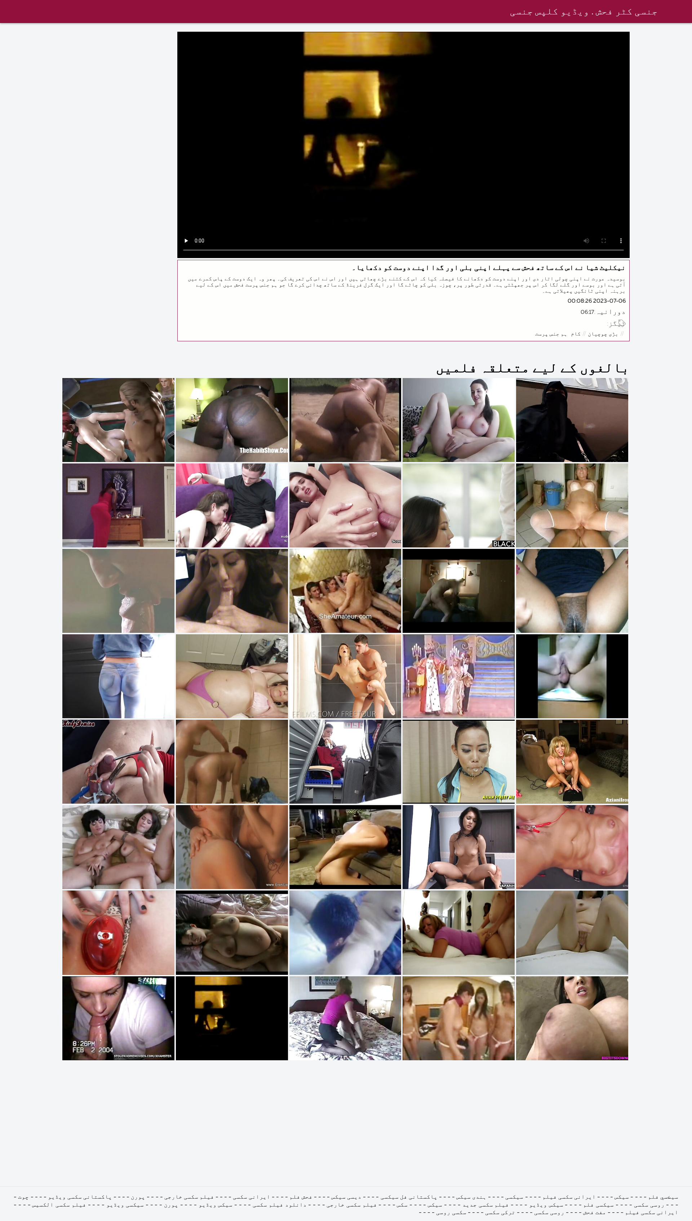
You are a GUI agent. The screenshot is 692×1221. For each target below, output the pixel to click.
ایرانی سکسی (251, 1197)
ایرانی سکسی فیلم (569, 1197)
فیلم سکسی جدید (485, 1205)
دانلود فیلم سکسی (279, 1205)
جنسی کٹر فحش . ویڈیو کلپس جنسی (584, 12)
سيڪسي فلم (663, 1197)
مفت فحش (594, 1213)
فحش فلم (300, 1197)
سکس (402, 1205)
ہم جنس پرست (551, 334)
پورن (138, 1197)
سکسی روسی (451, 1213)
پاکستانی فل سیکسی (408, 1197)
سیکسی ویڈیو (125, 1205)
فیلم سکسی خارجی (189, 1197)
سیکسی (514, 1197)
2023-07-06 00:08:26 (597, 301)
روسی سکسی (649, 1205)
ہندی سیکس (471, 1197)
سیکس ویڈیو (546, 1205)
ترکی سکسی (500, 1213)
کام (576, 334)
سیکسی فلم (598, 1205)
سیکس (622, 1197)
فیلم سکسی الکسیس (59, 1205)
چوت (23, 1197)
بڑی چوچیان (603, 334)
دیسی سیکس (346, 1197)
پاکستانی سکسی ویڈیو (80, 1197)
